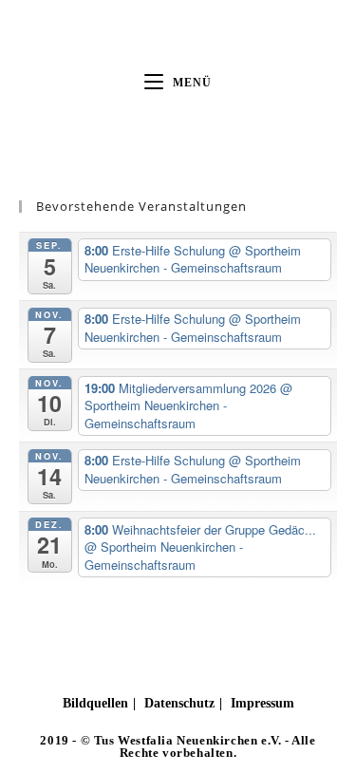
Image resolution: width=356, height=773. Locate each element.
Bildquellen (95, 703)
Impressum (262, 703)
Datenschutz (179, 703)
